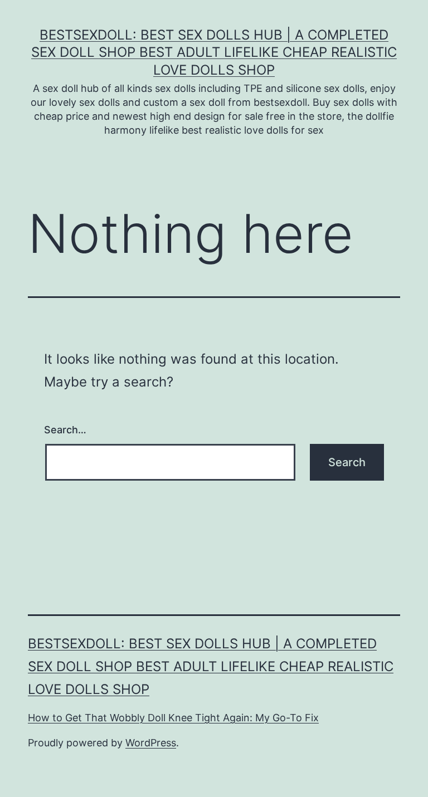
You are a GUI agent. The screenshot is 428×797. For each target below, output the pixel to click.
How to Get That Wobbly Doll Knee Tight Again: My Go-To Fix (173, 717)
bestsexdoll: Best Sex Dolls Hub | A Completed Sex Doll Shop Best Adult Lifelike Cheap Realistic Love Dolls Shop (214, 52)
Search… (65, 430)
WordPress (150, 743)
